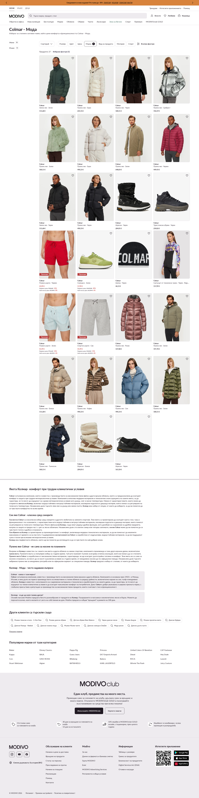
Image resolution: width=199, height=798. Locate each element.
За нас (85, 752)
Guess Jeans (75, 654)
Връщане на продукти (55, 756)
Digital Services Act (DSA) (129, 765)
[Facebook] (26, 754)
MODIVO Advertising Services (94, 769)
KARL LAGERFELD (107, 663)
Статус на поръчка (53, 761)
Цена (80, 44)
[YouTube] (19, 754)
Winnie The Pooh (137, 663)
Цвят (72, 44)
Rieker (11, 650)
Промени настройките (43, 793)
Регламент (29, 793)
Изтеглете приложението (170, 8)
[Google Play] (181, 752)
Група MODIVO (88, 761)
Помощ (186, 8)
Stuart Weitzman (16, 663)
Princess (103, 650)
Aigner (42, 663)
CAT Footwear (166, 650)
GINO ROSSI (45, 659)
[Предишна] (6, 3)
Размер (63, 44)
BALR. (42, 654)
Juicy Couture (166, 663)
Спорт (131, 44)
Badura (103, 659)
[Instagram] (12, 754)
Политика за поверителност (64, 793)
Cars (11, 659)
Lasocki (163, 659)
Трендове (153, 8)
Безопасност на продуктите (130, 761)
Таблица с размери (126, 752)
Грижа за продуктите (127, 756)
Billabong (73, 659)
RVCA (132, 659)
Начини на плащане (54, 769)
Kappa (11, 654)
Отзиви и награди (126, 769)
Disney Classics (46, 650)
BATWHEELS (75, 663)
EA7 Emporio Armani (108, 654)
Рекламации (51, 774)
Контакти (50, 782)
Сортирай (45, 44)
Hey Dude (164, 654)
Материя (120, 44)
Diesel (132, 654)
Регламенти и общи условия (94, 774)
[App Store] (181, 758)
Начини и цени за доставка (57, 752)
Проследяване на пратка (56, 765)
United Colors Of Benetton (141, 650)
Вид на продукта (106, 44)
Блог (84, 765)
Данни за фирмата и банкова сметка (97, 756)
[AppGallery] (181, 763)
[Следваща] (192, 3)
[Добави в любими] (73, 58)
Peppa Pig (74, 650)
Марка (90, 44)
